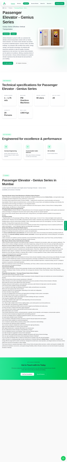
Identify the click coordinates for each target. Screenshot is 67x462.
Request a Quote (59, 3)
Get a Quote (8, 63)
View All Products (41, 374)
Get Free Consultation (27, 374)
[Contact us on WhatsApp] (63, 458)
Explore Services (22, 63)
